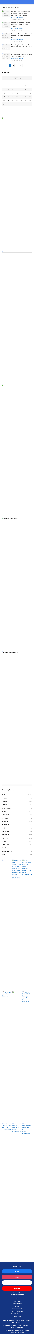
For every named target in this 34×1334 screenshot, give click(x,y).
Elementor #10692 (17, 1304)
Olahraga (5, 825)
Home (17, 1306)
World (4, 855)
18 (8, 97)
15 (25, 93)
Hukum (4, 811)
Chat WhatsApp (17, 1293)
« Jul (3, 107)
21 (21, 97)
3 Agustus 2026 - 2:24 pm (18, 19)
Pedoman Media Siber (17, 1311)
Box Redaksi (17, 1301)
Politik (4, 841)
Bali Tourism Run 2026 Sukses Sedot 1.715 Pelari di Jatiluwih (21, 55)
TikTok (17, 1283)
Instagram (17, 1277)
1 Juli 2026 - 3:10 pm (16, 51)
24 (4, 100)
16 (30, 93)
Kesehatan (5, 814)
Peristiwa (5, 838)
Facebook (17, 1271)
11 (8, 93)
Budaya (4, 798)
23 (30, 97)
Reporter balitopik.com (17, 17)
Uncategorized (7, 851)
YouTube (17, 1288)
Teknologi (5, 844)
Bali (3, 795)
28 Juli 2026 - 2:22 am (17, 41)
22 (25, 97)
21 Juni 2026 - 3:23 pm (17, 60)
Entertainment (7, 808)
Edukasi (4, 801)
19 (12, 97)
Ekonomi (4, 805)
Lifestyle (5, 818)
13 (17, 93)
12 (12, 93)
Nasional (5, 821)
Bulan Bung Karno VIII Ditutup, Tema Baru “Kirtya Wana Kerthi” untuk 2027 (21, 46)
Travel (4, 848)
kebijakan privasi (17, 1309)
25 (8, 100)
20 (17, 97)
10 (4, 93)
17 (4, 97)
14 (21, 93)
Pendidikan (5, 835)
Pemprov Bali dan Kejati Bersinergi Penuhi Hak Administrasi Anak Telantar (20, 24)
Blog (17, 1298)
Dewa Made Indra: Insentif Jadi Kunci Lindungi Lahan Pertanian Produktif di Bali (21, 35)
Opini (3, 828)
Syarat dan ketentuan (17, 1314)
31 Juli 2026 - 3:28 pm (17, 30)
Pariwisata (5, 831)
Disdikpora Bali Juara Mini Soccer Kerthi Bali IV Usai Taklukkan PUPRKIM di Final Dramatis (20, 13)
